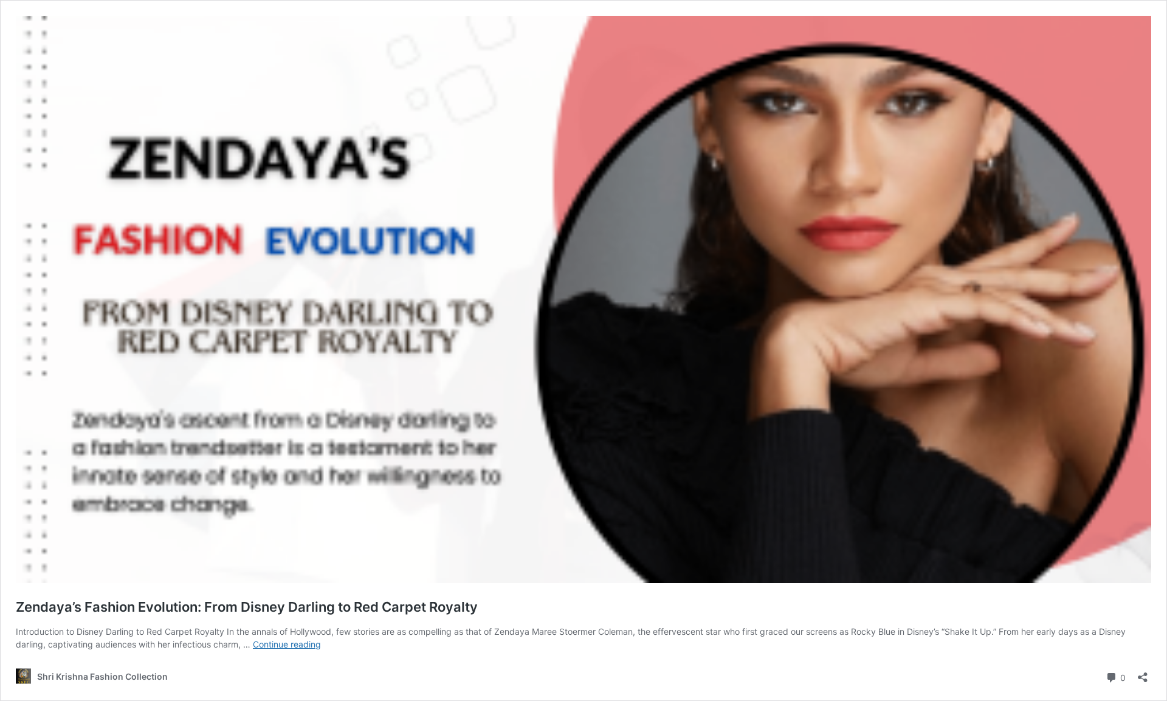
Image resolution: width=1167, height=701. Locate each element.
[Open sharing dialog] (1142, 673)
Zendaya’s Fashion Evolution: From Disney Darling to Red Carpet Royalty (247, 607)
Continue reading (287, 644)
